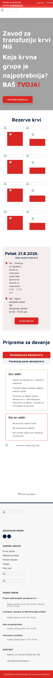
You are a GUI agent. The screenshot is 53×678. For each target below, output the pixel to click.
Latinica (40, 2)
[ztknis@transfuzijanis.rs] (4, 661)
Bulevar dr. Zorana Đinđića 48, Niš (23, 654)
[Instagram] (9, 536)
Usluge (6, 564)
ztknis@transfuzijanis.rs (18, 661)
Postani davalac (10, 559)
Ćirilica (50, 2)
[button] (49, 13)
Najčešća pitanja (11, 555)
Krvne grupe (9, 551)
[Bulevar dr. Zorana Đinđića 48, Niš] (4, 654)
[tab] (26, 355)
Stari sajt (7, 568)
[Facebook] (5, 536)
